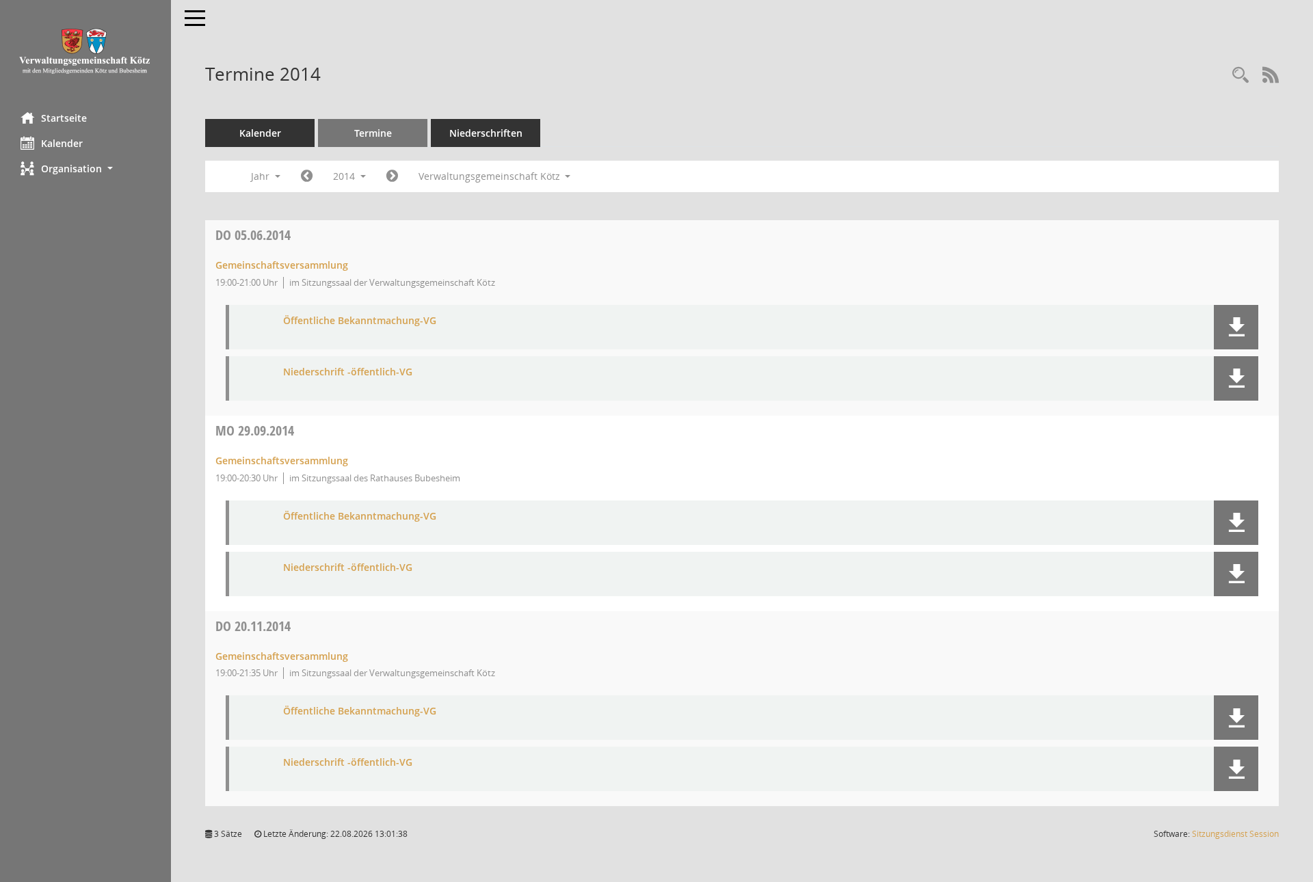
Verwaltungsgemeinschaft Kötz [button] (491, 176)
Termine (373, 132)
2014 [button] (345, 176)
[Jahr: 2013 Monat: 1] (307, 176)
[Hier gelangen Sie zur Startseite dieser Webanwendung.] (85, 51)
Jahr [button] (261, 176)
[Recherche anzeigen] (1240, 75)
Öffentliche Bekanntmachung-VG (359, 321)
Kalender (62, 143)
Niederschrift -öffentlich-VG (347, 372)
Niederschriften (485, 132)
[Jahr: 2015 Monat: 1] (392, 176)
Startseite (64, 117)
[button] (85, 168)
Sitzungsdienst (1235, 834)
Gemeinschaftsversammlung (281, 264)
